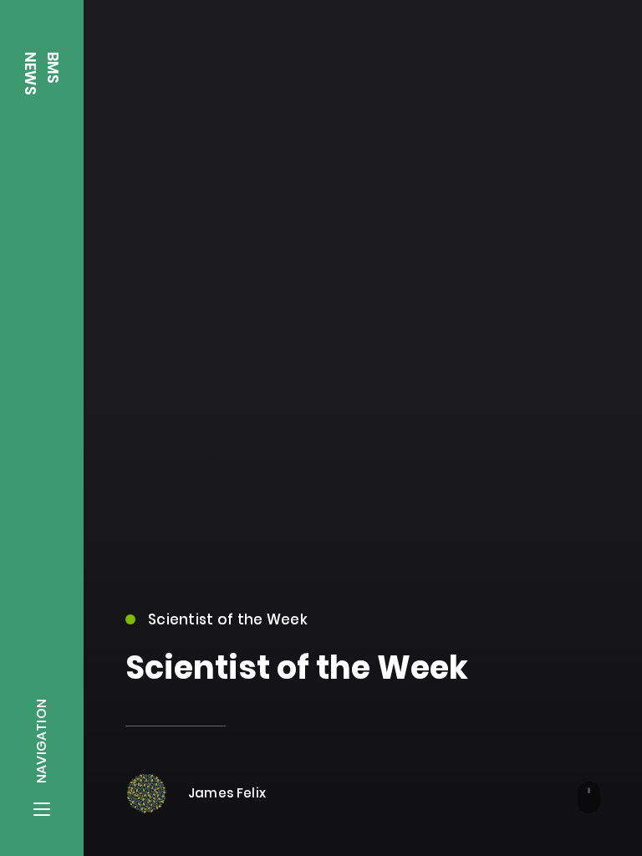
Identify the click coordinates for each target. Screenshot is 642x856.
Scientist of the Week (228, 619)
